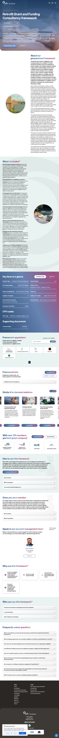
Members (16, 698)
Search (52, 341)
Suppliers (16, 696)
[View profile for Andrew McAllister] (29, 542)
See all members (51, 436)
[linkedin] (29, 725)
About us (16, 700)
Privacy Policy (33, 690)
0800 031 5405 (29, 722)
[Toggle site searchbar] (49, 3)
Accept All (22, 733)
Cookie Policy (33, 688)
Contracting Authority (35, 693)
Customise (8, 733)
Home (15, 686)
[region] (15, 730)
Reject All (15, 733)
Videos (15, 703)
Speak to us (52, 276)
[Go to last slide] (51, 391)
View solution (12, 425)
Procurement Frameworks (20, 690)
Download (24, 326)
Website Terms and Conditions (37, 691)
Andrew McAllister (29, 548)
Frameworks (7, 10)
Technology (16, 695)
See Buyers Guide (40, 276)
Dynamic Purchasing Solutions (21, 691)
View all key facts (11, 29)
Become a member (37, 436)
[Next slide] (55, 391)
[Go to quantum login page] (52, 3)
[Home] (3, 10)
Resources (16, 702)
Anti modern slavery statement (37, 686)
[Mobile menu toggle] (55, 3)
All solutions (17, 688)
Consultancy (17, 693)
